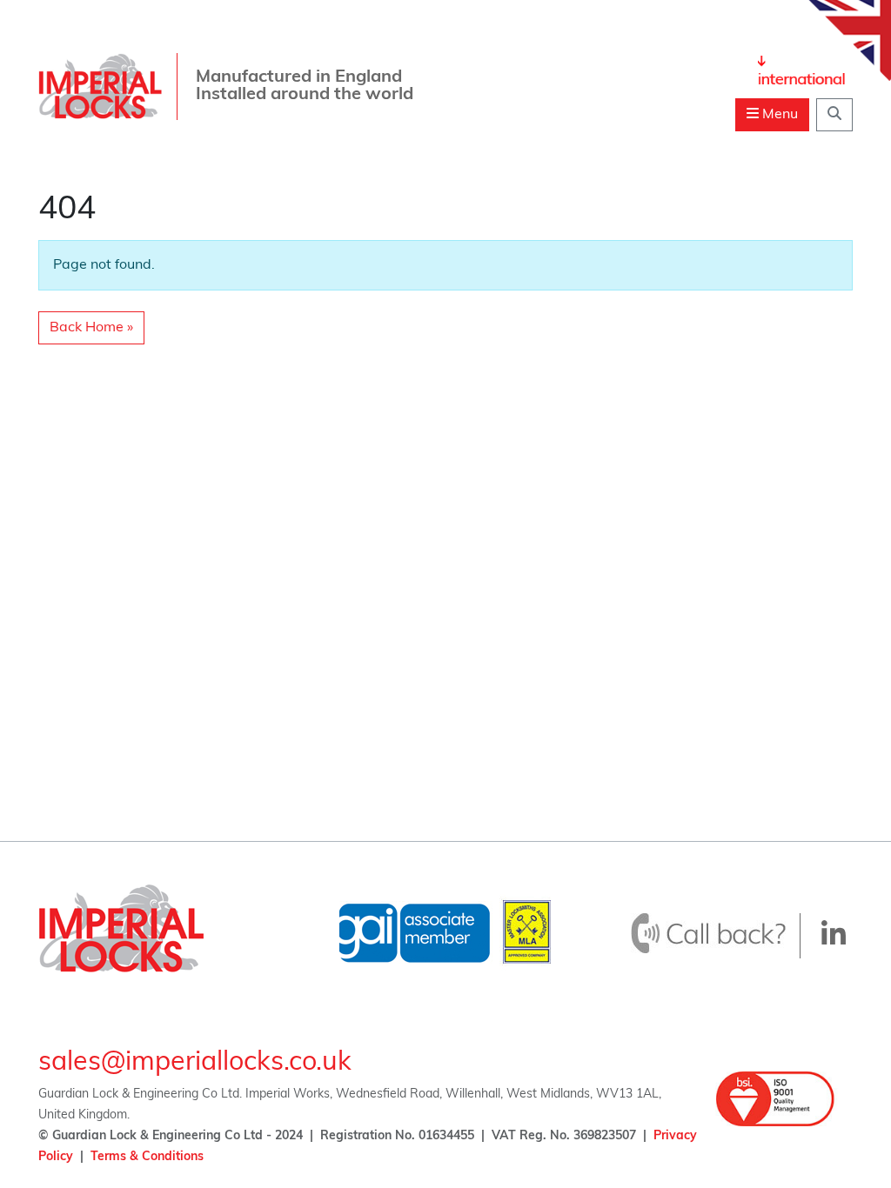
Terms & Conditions (147, 1157)
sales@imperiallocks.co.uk (195, 1063)
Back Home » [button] (91, 328)
